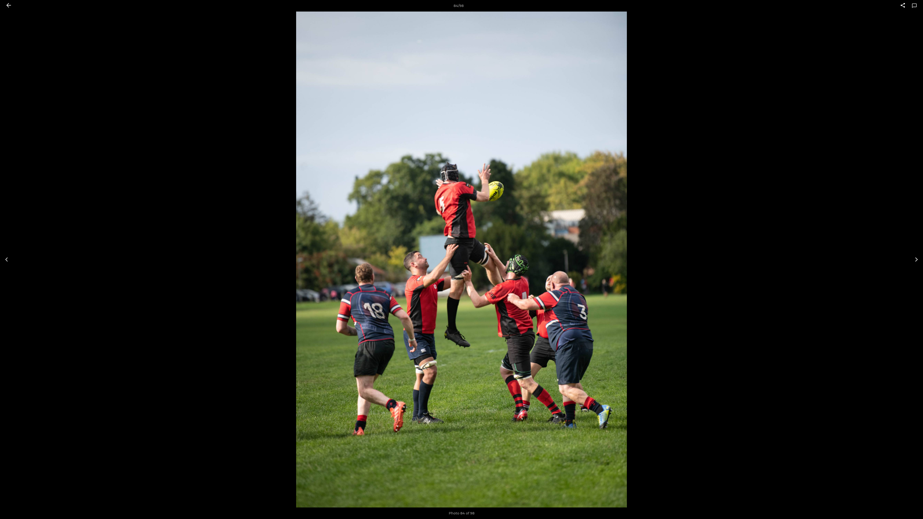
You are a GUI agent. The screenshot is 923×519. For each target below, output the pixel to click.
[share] (903, 5)
